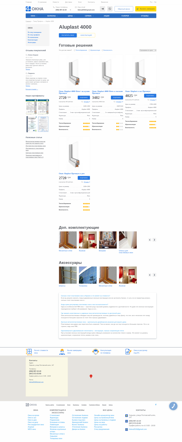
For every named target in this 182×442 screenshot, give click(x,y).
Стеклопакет (55, 415)
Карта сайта (50, 405)
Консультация (86, 35)
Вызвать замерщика (147, 9)
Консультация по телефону (105, 351)
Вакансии (104, 2)
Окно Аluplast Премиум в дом (71, 173)
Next (154, 240)
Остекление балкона (80, 415)
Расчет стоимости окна (41, 351)
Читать (28, 69)
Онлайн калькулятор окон (104, 415)
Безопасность (107, 50)
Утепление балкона (79, 427)
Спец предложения (101, 429)
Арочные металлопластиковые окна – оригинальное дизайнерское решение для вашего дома (93, 322)
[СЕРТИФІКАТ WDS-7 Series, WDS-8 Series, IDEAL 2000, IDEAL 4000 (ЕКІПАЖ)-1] (43, 124)
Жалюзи (82, 251)
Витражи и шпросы (57, 427)
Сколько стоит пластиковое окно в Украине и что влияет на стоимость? (85, 296)
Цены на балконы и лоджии (105, 420)
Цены (70, 16)
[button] (91, 376)
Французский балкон (80, 422)
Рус (151, 2)
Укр (155, 2)
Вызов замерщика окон (74, 351)
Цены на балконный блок (104, 418)
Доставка (68, 2)
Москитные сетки (65, 251)
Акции (106, 16)
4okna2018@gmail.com (86, 10)
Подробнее (84, 97)
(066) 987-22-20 (61, 10)
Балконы (51, 16)
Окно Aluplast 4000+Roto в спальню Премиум (107, 92)
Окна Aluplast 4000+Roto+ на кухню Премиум (74, 92)
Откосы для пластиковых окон (126, 251)
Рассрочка (98, 427)
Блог (80, 2)
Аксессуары (32, 42)
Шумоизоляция (95, 50)
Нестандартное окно (36, 424)
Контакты (91, 2)
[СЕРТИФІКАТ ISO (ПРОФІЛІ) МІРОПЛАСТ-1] (31, 124)
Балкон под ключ (78, 420)
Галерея (125, 16)
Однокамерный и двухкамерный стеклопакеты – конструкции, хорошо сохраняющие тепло (92, 331)
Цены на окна (99, 422)
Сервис (88, 16)
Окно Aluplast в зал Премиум (137, 91)
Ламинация (54, 424)
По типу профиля (34, 35)
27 (119, 101)
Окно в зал (32, 418)
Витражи (102, 251)
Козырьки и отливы (57, 422)
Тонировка (83, 286)
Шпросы (62, 286)
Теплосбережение (81, 50)
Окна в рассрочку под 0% (140, 351)
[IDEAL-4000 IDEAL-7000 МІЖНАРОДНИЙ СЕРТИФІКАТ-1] (31, 107)
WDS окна (32, 429)
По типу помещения (34, 32)
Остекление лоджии (80, 418)
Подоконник (54, 420)
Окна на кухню (33, 415)
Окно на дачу (33, 422)
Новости (56, 2)
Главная (29, 2)
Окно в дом (32, 420)
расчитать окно (68, 35)
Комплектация (33, 40)
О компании (42, 2)
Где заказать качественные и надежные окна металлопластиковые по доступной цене (91, 313)
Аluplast (31, 427)
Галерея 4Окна (94, 405)
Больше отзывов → (32, 89)
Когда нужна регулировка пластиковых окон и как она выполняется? (84, 304)
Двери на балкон (78, 429)
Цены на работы (100, 424)
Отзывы (145, 16)
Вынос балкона (78, 424)
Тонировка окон (56, 438)
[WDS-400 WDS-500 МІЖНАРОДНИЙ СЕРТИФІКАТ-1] (43, 107)
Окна (33, 16)
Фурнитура (54, 418)
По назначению (33, 37)
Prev (149, 239)
